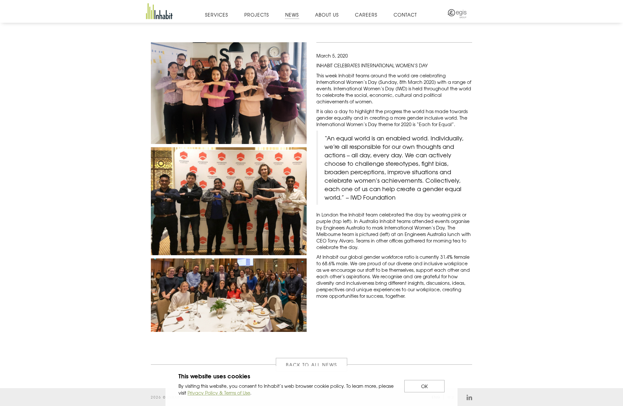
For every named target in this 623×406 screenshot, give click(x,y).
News (292, 14)
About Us (327, 14)
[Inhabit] (159, 11)
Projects (256, 14)
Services (216, 14)
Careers (366, 14)
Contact (405, 14)
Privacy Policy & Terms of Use (219, 392)
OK (424, 386)
